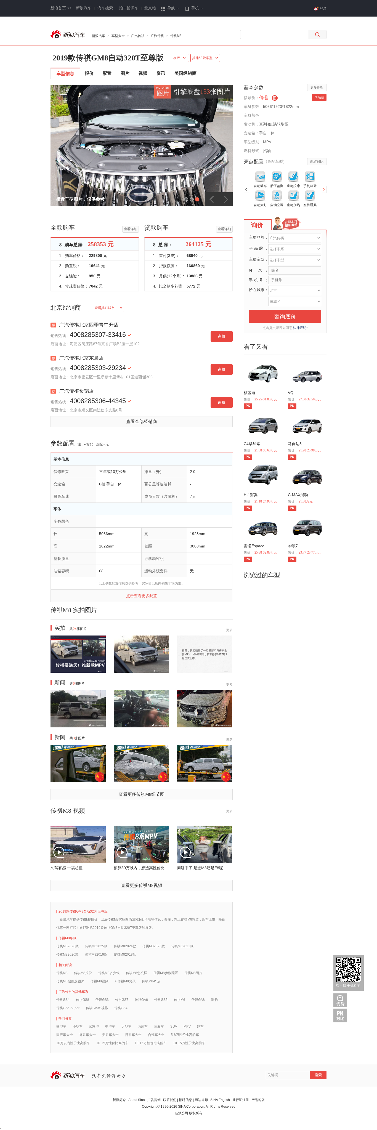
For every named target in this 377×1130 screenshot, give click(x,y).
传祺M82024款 (125, 946)
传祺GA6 (141, 1000)
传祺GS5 (161, 1000)
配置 (107, 73)
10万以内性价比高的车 (73, 1043)
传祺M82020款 (67, 954)
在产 (176, 58)
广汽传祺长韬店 (76, 391)
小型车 (78, 1026)
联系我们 (169, 1100)
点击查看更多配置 (141, 596)
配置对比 (316, 162)
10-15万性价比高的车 (112, 1043)
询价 (221, 336)
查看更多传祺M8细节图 (141, 794)
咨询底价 (285, 316)
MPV (187, 1026)
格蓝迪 (249, 392)
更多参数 (316, 87)
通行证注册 (240, 1100)
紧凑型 (94, 1026)
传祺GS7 (121, 1000)
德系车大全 (87, 1035)
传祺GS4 (63, 1000)
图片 (125, 73)
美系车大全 (110, 1035)
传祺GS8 (82, 1000)
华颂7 (293, 546)
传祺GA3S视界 (97, 1008)
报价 (89, 73)
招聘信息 (185, 1100)
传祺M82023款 (153, 946)
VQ (290, 392)
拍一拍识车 (128, 8)
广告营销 (154, 1100)
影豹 (214, 1000)
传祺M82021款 (182, 946)
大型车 (126, 1026)
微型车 (61, 1026)
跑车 (200, 1026)
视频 (143, 73)
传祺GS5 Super (67, 1008)
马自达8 (295, 444)
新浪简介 (119, 1100)
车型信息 (65, 73)
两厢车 (143, 1026)
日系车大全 (133, 1035)
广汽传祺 (137, 36)
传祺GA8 (198, 1000)
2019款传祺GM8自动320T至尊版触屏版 (122, 928)
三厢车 (159, 1026)
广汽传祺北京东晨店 (81, 358)
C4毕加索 (252, 444)
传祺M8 (176, 36)
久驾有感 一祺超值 (67, 868)
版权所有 (195, 1113)
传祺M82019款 (96, 954)
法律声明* (300, 328)
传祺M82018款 (125, 954)
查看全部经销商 (141, 421)
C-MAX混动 (298, 495)
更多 (229, 630)
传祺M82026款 (67, 946)
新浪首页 (61, 8)
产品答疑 (258, 1100)
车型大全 (118, 36)
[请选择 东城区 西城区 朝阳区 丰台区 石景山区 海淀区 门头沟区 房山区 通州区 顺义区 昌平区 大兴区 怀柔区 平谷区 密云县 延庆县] (294, 301)
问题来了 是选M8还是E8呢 (200, 868)
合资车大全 (156, 1035)
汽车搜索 (105, 8)
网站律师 (201, 1100)
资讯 (160, 73)
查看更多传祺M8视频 (141, 885)
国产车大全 (64, 1035)
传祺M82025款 (96, 946)
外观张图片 (208, 91)
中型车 (110, 1026)
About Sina (136, 1100)
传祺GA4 (121, 1008)
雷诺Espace (254, 546)
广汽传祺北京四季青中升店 (89, 325)
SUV (173, 1026)
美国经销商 (185, 73)
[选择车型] (294, 260)
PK (248, 406)
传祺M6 (179, 1000)
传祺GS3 (102, 1000)
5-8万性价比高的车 (185, 1035)
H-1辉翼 (251, 495)
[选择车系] (294, 249)
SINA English (220, 1100)
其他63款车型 (202, 58)
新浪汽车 (83, 8)
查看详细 (130, 229)
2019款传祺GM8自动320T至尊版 (108, 58)
